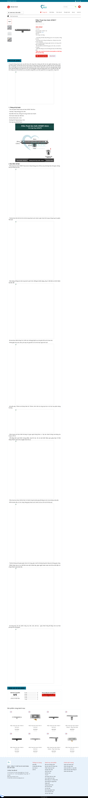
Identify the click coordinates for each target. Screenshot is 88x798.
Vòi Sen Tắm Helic (49, 793)
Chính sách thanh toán (68, 764)
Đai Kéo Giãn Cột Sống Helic (51, 766)
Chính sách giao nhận (68, 766)
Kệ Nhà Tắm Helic (49, 769)
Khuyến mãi (67, 12)
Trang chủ (44, 12)
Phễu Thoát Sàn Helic (14, 16)
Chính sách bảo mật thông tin (70, 769)
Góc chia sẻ (59, 12)
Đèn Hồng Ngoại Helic (50, 790)
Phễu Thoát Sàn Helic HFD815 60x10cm (17, 748)
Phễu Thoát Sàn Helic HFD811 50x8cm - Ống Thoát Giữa (72, 726)
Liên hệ (79, 12)
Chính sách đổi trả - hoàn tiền (70, 768)
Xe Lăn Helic (47, 788)
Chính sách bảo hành (68, 771)
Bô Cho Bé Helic (48, 786)
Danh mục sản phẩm (14, 12)
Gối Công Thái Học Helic (50, 776)
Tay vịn (46, 774)
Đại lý (73, 12)
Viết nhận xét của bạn (48, 695)
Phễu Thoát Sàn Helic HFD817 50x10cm (53, 726)
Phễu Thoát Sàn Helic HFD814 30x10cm (17, 726)
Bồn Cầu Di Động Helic (50, 764)
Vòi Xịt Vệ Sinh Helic (49, 791)
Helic (42, 32)
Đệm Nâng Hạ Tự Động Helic (51, 779)
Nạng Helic (47, 783)
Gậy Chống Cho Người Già (50, 781)
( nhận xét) (15, 698)
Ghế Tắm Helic (48, 771)
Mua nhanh (52, 56)
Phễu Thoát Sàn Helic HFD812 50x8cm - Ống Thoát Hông (53, 748)
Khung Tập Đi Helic (49, 784)
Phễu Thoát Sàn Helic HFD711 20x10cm (72, 748)
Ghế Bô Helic (48, 773)
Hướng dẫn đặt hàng (36, 766)
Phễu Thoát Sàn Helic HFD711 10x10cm (35, 726)
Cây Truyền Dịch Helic (50, 778)
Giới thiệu (51, 12)
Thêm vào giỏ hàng (42, 56)
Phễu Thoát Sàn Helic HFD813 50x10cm (35, 748)
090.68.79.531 (14, 7)
